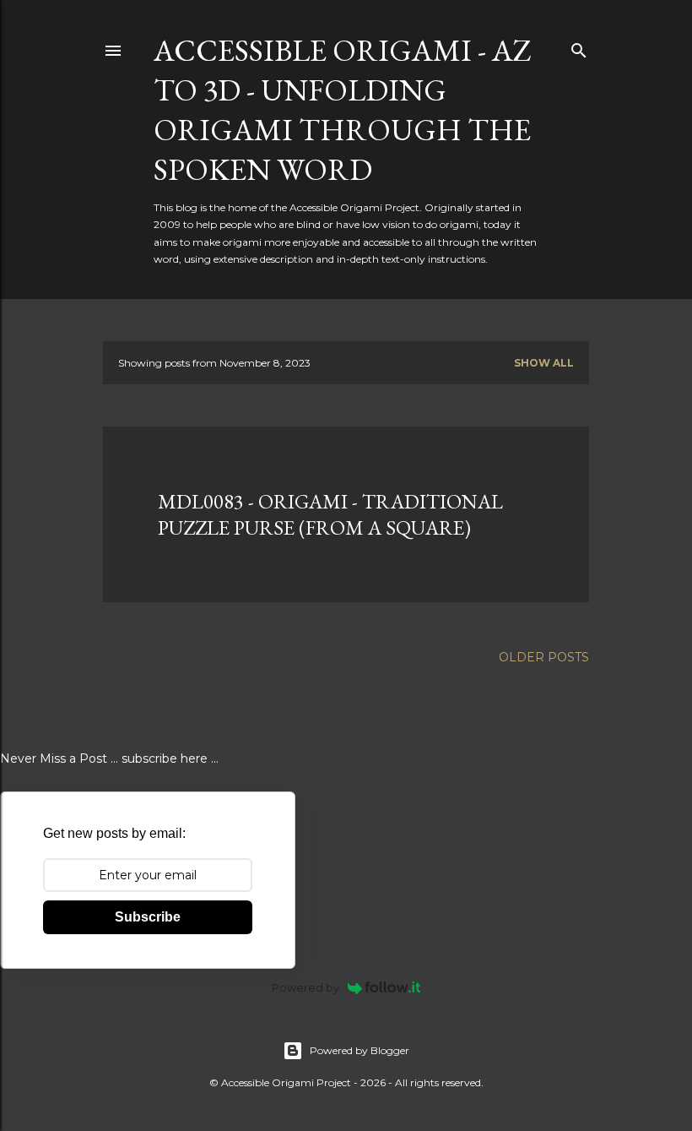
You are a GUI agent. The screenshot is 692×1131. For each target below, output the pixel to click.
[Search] (579, 46)
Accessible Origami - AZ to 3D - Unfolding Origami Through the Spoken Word (343, 109)
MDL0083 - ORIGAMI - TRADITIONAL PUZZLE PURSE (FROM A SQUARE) (330, 514)
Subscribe (148, 917)
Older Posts (544, 657)
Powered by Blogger (359, 1050)
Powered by (305, 987)
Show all (544, 362)
